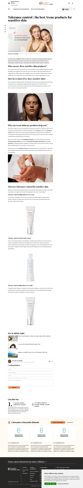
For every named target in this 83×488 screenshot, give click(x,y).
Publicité (32, 475)
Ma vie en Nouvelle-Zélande (37, 9)
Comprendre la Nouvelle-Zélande (21, 9)
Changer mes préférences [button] (63, 483)
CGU (31, 479)
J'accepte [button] (47, 483)
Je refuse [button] (53, 483)
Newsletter (25, 473)
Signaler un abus (34, 481)
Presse (31, 477)
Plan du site (34, 485)
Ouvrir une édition (34, 471)
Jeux (41, 479)
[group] (71, 8)
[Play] (71, 9)
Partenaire (32, 473)
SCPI (41, 472)
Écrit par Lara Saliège (13, 53)
